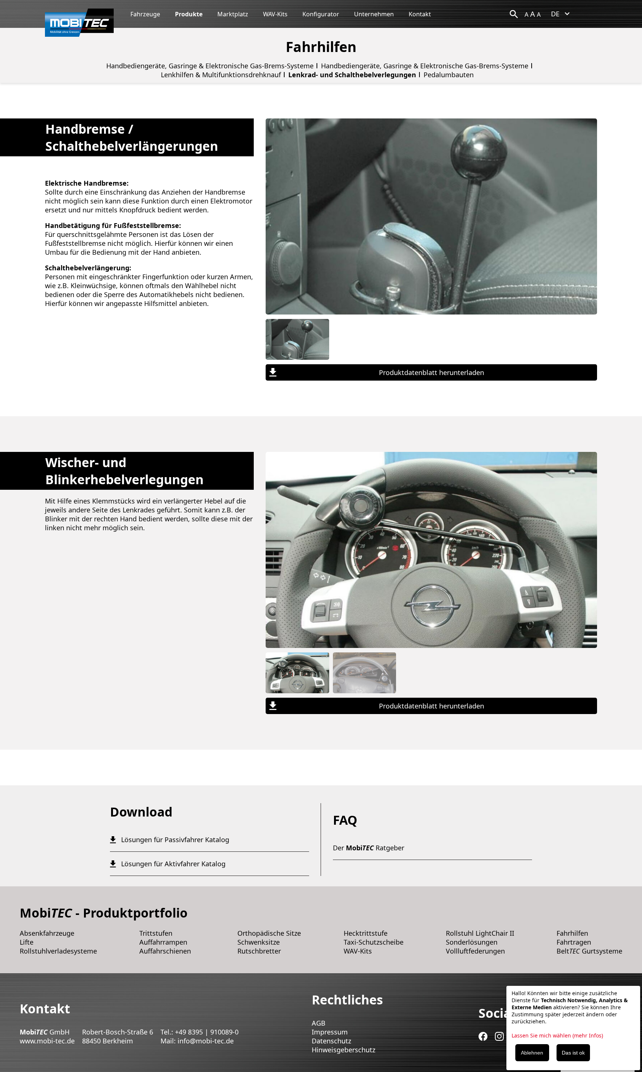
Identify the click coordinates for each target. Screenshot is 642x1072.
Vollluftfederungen (475, 950)
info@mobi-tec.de (206, 1040)
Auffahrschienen (165, 950)
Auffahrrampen (163, 942)
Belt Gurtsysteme (589, 950)
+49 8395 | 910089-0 (207, 1031)
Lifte (26, 942)
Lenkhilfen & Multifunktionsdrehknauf (221, 74)
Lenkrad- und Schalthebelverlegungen (352, 74)
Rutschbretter (259, 950)
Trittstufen (155, 933)
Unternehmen (374, 14)
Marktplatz (232, 14)
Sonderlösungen (471, 942)
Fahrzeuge (145, 14)
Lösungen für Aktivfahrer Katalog (173, 863)
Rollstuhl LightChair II (480, 933)
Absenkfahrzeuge (47, 933)
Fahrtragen (574, 942)
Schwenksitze (258, 942)
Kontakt (420, 14)
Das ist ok (573, 1053)
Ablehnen (532, 1053)
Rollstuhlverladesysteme (58, 950)
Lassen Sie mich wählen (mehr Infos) (557, 1035)
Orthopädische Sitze (269, 933)
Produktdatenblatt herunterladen (431, 372)
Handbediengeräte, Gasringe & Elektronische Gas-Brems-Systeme (210, 65)
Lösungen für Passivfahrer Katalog (175, 839)
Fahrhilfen (572, 933)
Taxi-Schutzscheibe (373, 942)
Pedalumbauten (449, 74)
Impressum (330, 1031)
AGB (318, 1023)
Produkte (188, 14)
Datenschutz (331, 1040)
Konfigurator (320, 14)
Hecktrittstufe (366, 933)
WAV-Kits (275, 14)
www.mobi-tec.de (47, 1040)
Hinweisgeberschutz (343, 1049)
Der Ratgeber (368, 847)
